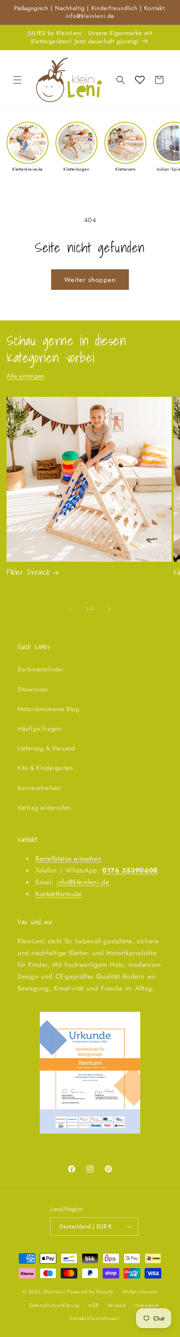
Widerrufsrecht (140, 1291)
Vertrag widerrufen (44, 807)
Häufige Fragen (39, 728)
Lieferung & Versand (46, 748)
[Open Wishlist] (139, 79)
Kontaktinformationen (94, 1318)
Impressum (146, 1305)
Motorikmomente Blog (48, 709)
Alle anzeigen (26, 375)
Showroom (32, 689)
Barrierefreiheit (39, 788)
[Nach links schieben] (70, 609)
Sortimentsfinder (40, 669)
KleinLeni (55, 1291)
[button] (17, 79)
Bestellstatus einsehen (68, 858)
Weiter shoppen (90, 280)
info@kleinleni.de (82, 882)
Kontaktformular (58, 894)
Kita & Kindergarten (45, 767)
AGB (93, 1305)
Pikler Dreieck (28, 572)
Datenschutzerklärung (54, 1305)
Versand (116, 1305)
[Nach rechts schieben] (109, 609)
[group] (27, 147)
